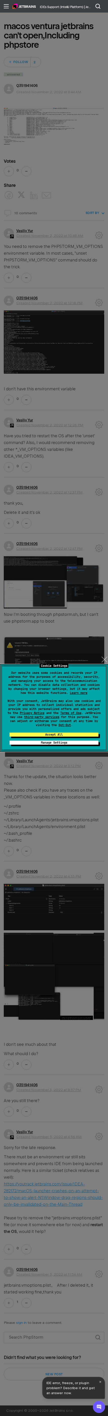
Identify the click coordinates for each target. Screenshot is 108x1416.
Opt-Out (65, 725)
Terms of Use (70, 713)
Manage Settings (54, 743)
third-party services (41, 717)
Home (24, 6)
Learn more (78, 693)
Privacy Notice (32, 713)
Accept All (54, 735)
